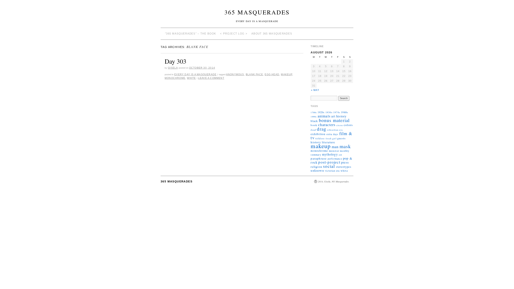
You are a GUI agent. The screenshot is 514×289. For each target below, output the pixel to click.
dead (313, 129)
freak (328, 138)
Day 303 (175, 61)
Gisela (173, 67)
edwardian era (335, 129)
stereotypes (343, 167)
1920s (321, 112)
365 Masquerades (257, 12)
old (340, 154)
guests (341, 138)
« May (315, 90)
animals (324, 116)
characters (326, 124)
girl (334, 138)
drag (321, 129)
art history (339, 116)
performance (335, 158)
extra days (332, 134)
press (345, 162)
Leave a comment (211, 78)
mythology (330, 154)
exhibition (318, 134)
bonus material (334, 120)
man (335, 146)
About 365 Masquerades (271, 33)
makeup (286, 74)
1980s (344, 112)
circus (339, 125)
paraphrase (319, 158)
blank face (254, 74)
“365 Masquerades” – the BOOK (190, 33)
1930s (328, 112)
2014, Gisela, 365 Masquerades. (333, 181)
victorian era (332, 170)
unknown (317, 170)
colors (348, 125)
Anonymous (235, 74)
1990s (314, 116)
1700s (314, 112)
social (329, 166)
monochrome (175, 78)
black (314, 121)
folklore (320, 138)
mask (345, 146)
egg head (272, 74)
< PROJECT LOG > (233, 33)
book (314, 125)
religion (316, 167)
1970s (336, 112)
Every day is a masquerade (195, 74)
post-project (329, 162)
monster (334, 151)
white (191, 78)
